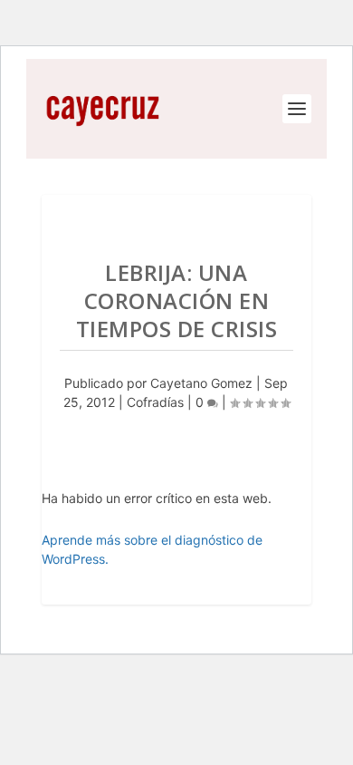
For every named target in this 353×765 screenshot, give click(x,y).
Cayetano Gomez (201, 383)
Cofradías (155, 402)
